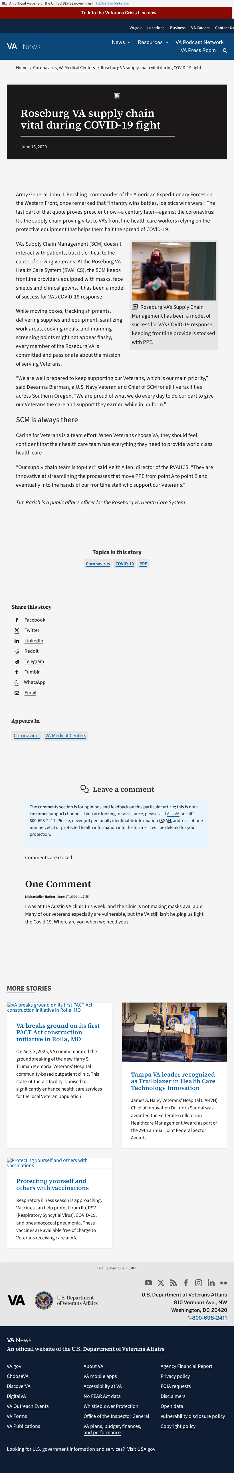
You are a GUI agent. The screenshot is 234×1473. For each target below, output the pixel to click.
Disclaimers (173, 1396)
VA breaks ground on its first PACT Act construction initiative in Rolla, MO (58, 1032)
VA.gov (14, 1366)
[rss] (173, 1282)
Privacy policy (175, 1376)
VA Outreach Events (28, 1406)
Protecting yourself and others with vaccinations (52, 1184)
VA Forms (17, 1416)
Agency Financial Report (186, 1366)
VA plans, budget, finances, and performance (112, 1429)
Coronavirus (27, 735)
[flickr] (223, 1282)
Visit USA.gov (141, 1449)
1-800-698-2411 (207, 1318)
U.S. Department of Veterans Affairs (118, 1348)
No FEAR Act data (102, 1396)
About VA (93, 1366)
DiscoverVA (19, 1386)
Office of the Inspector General (116, 1416)
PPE (143, 564)
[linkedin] (211, 1282)
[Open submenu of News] (128, 43)
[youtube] (148, 1282)
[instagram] (198, 1282)
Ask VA (173, 814)
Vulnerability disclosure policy (193, 1416)
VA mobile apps (100, 1376)
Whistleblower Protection (111, 1406)
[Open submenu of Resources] (165, 43)
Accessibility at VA (103, 1386)
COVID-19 (125, 564)
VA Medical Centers (65, 735)
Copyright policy (178, 1426)
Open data (172, 1406)
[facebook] (186, 1282)
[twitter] (161, 1282)
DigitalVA (16, 1396)
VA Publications (23, 1426)
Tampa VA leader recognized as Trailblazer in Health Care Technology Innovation (173, 1081)
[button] (116, 13)
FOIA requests (176, 1386)
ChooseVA (18, 1376)
